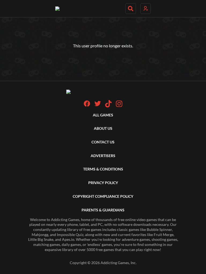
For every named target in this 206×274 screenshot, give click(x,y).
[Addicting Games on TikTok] (108, 106)
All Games (103, 115)
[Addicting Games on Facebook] (87, 105)
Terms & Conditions (103, 169)
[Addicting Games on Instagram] (119, 106)
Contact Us (103, 142)
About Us (103, 128)
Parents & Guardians (103, 210)
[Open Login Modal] (145, 8)
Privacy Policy (103, 182)
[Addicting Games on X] (97, 105)
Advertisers (103, 155)
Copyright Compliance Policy (103, 196)
